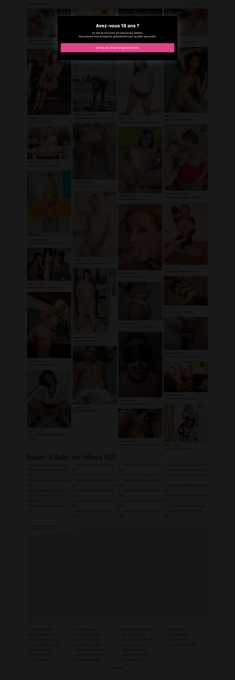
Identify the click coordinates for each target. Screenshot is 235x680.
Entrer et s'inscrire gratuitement (117, 47)
